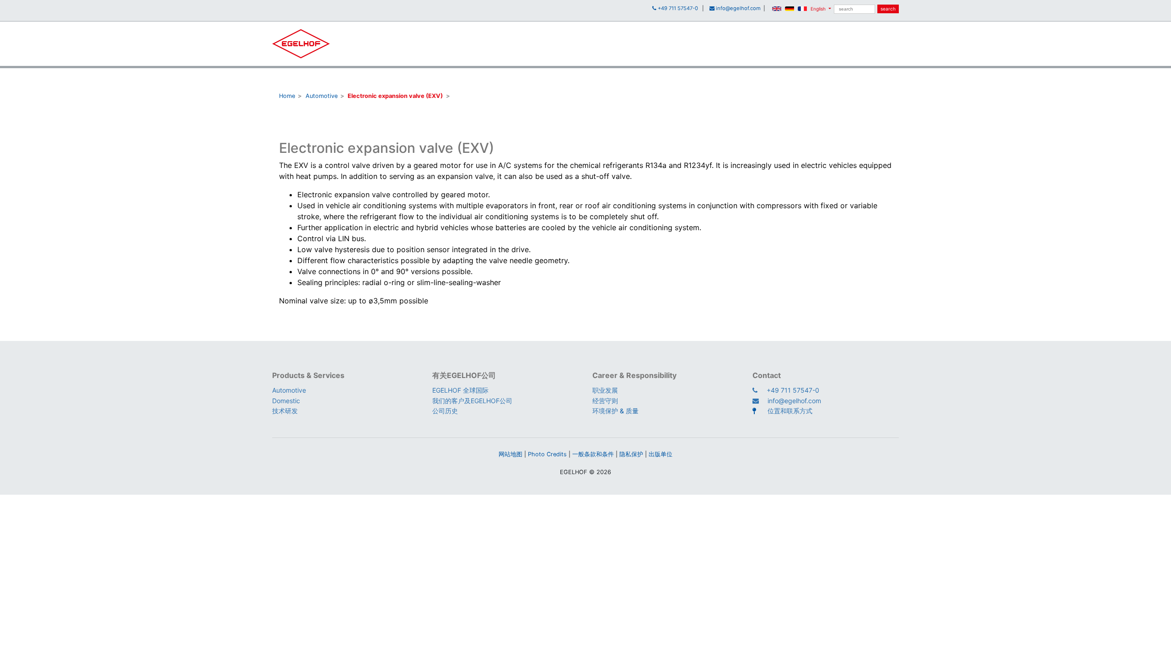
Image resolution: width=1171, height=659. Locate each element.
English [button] (818, 8)
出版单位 (660, 454)
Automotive (322, 95)
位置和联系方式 (790, 411)
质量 (632, 411)
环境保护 (605, 411)
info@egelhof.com (794, 401)
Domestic (286, 401)
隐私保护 (631, 454)
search (888, 8)
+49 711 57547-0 (793, 390)
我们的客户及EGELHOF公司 (472, 401)
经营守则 (605, 401)
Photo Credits (547, 454)
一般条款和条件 (593, 454)
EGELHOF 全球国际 (460, 390)
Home (287, 95)
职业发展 (605, 390)
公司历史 (445, 411)
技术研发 (285, 411)
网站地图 (510, 454)
